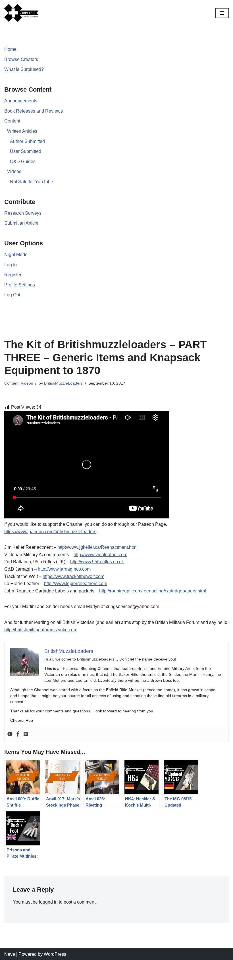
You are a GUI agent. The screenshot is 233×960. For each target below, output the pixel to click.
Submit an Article (21, 223)
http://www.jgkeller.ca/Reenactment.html (97, 547)
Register (12, 274)
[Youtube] (10, 734)
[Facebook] (17, 734)
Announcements (20, 100)
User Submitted (25, 151)
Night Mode (16, 254)
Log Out (12, 294)
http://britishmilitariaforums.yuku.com (40, 629)
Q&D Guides (23, 161)
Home (10, 49)
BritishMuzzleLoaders (63, 383)
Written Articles (22, 131)
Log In (10, 264)
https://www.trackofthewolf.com (73, 576)
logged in (48, 902)
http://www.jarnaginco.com (64, 569)
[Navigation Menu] (222, 13)
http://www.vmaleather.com (100, 554)
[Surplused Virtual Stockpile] (21, 13)
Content (12, 121)
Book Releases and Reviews (33, 111)
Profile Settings (19, 284)
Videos (14, 171)
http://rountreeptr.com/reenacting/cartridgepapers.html (152, 590)
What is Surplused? (24, 69)
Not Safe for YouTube (31, 181)
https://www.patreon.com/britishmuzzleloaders (50, 531)
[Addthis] (25, 734)
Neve (9, 954)
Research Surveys (22, 213)
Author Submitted (27, 141)
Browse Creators (21, 59)
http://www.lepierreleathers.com (75, 583)
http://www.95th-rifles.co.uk (97, 561)
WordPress (55, 954)
